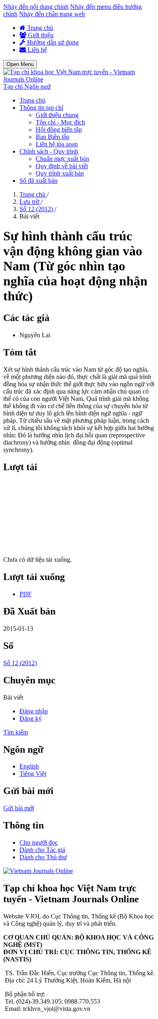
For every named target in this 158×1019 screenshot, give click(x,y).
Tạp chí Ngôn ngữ (27, 86)
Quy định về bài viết (62, 166)
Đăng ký (30, 718)
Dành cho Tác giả (42, 849)
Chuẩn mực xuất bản (62, 158)
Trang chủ (39, 27)
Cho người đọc (38, 842)
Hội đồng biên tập (59, 129)
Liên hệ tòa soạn (57, 144)
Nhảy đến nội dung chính (35, 6)
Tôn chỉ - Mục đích (60, 122)
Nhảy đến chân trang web (52, 14)
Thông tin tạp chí (41, 107)
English (29, 766)
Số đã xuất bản (38, 180)
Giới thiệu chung (57, 114)
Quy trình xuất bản (60, 173)
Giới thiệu (39, 35)
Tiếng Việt (32, 773)
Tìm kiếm (15, 732)
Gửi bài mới (18, 808)
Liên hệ (36, 49)
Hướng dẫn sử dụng (52, 42)
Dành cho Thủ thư (43, 857)
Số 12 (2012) (37, 209)
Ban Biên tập (52, 136)
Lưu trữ (30, 201)
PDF (25, 594)
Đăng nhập (33, 711)
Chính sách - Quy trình (48, 151)
